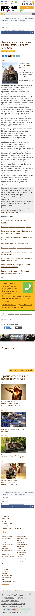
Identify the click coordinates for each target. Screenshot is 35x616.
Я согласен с (13, 30)
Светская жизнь (6, 538)
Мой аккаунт (5, 584)
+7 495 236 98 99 (9, 305)
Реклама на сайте (7, 577)
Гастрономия (5, 554)
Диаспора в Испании (8, 544)
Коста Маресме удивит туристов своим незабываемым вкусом (15, 266)
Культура (6, 14)
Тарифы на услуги (7, 575)
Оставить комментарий (21, 370)
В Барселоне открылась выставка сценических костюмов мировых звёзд (11, 403)
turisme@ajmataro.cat (9, 212)
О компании (25, 1)
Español (33, 1)
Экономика (20, 546)
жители (17, 314)
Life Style (4, 542)
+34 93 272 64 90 (8, 3)
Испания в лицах (22, 544)
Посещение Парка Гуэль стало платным (12, 430)
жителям (14, 118)
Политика (4, 546)
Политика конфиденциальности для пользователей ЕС (13, 603)
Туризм (19, 548)
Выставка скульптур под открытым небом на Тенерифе (12, 456)
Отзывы (4, 579)
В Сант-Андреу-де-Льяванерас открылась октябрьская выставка (16, 259)
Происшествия (21, 559)
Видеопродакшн (7, 567)
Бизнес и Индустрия (8, 536)
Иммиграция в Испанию (9, 581)
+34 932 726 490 (18, 591)
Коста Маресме (24, 65)
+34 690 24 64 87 (8, 1)
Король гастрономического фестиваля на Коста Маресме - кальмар (16, 232)
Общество (5, 561)
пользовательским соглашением (16, 30)
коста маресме (24, 314)
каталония (11, 314)
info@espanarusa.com (14, 307)
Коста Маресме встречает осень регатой (16, 227)
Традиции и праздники (8, 550)
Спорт (3, 559)
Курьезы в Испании (7, 563)
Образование (21, 554)
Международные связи (24, 561)
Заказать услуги (27, 10)
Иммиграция (20, 542)
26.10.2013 (4, 436)
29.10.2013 (4, 382)
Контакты (5, 571)
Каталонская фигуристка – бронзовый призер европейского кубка (15, 272)
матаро (3, 316)
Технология (5, 548)
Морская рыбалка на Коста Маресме (14, 244)
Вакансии (4, 573)
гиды (18, 142)
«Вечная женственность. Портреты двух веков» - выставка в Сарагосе (10, 482)
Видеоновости (21, 536)
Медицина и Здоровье (8, 557)
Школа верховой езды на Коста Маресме (16, 248)
